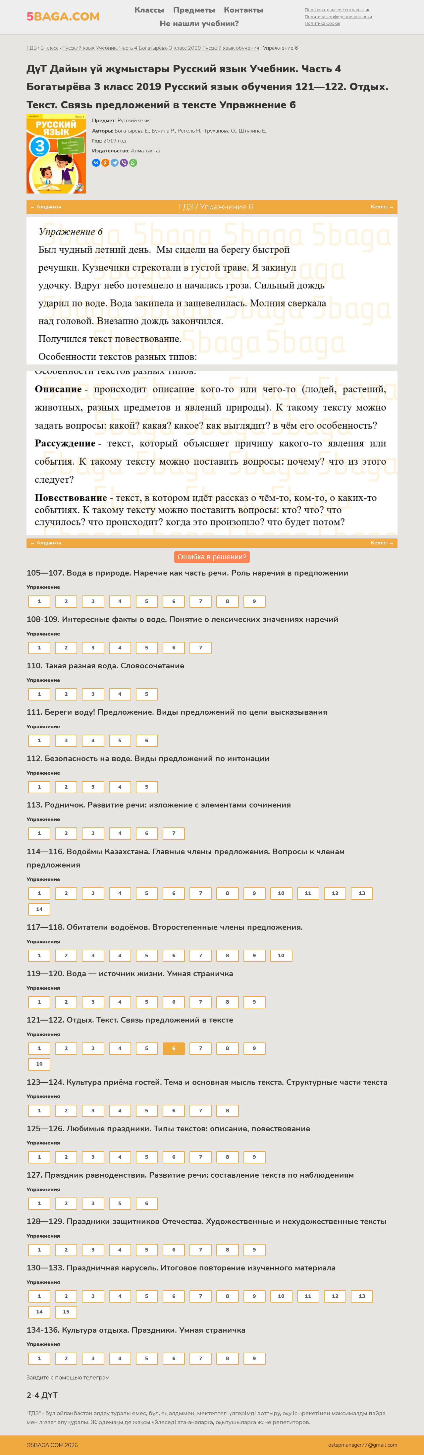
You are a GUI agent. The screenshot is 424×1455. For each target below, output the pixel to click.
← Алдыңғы (45, 206)
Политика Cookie (322, 23)
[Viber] (124, 163)
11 (308, 893)
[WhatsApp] (133, 163)
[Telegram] (115, 163)
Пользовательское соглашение (337, 9)
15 (66, 1311)
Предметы (194, 10)
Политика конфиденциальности (338, 16)
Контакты (243, 10)
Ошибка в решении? (212, 557)
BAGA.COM (63, 17)
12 (335, 893)
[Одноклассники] (105, 163)
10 (281, 893)
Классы (149, 10)
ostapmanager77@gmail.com (363, 1445)
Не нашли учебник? (199, 23)
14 (39, 909)
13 (362, 893)
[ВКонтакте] (96, 163)
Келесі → (382, 206)
